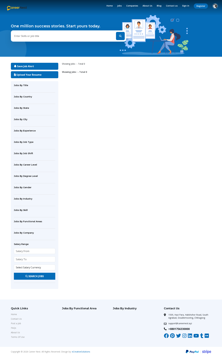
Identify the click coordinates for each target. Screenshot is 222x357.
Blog (159, 5)
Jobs (119, 5)
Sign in (185, 5)
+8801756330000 (179, 329)
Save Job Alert (25, 66)
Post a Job (16, 323)
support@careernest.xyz (180, 323)
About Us (147, 5)
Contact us (172, 5)
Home (109, 5)
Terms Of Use (18, 337)
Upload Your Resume (29, 74)
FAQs (13, 327)
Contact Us (16, 318)
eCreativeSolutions (81, 351)
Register (200, 6)
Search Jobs (36, 276)
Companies (132, 5)
